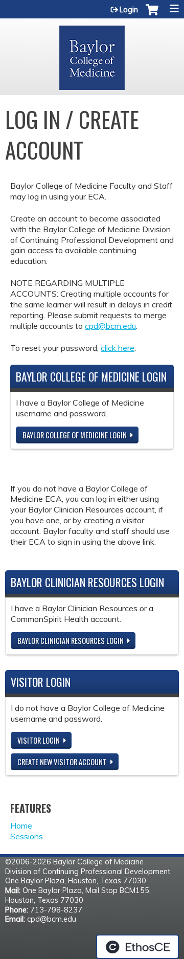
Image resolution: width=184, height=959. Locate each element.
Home (21, 825)
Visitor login (38, 740)
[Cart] (152, 15)
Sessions (26, 836)
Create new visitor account (62, 761)
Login (129, 9)
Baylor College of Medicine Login (74, 435)
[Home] (92, 54)
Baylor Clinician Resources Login (70, 640)
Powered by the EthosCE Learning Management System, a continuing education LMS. (137, 946)
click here (117, 348)
